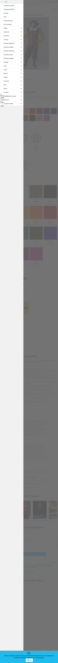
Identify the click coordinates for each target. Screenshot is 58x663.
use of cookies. (39, 657)
